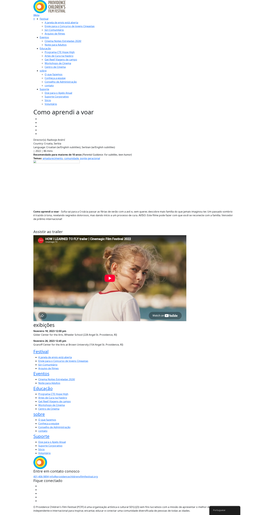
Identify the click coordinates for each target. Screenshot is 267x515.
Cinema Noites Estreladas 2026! (63, 41)
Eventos (44, 37)
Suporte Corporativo (57, 96)
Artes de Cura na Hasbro (59, 56)
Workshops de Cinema (58, 63)
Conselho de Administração (61, 81)
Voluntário (51, 104)
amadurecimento (53, 158)
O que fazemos (53, 74)
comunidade (71, 158)
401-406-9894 (41, 476)
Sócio (48, 100)
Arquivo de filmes (55, 33)
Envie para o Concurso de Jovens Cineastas (70, 26)
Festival (44, 19)
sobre (43, 70)
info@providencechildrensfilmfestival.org (73, 476)
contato (49, 85)
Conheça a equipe (55, 78)
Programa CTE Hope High (60, 52)
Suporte (44, 89)
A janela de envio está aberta (61, 22)
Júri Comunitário (54, 30)
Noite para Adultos (56, 44)
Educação (45, 48)
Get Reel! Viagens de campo (61, 59)
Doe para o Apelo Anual (58, 93)
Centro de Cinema (55, 67)
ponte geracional (90, 158)
